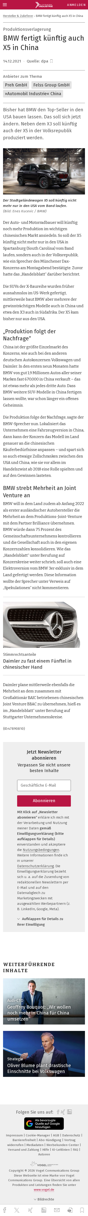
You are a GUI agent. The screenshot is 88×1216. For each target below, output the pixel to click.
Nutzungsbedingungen (41, 850)
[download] (70, 1210)
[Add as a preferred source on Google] (44, 1123)
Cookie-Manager (38, 1135)
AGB (56, 1135)
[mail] (57, 1210)
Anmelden (76, 5)
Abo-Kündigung (50, 1140)
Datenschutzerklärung (35, 866)
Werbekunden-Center (63, 1145)
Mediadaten (35, 1145)
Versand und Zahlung (24, 1150)
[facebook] (5, 1210)
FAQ (76, 1150)
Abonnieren (44, 800)
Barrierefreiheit (24, 1140)
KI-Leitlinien (61, 1150)
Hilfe (46, 1150)
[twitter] (17, 1210)
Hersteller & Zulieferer (18, 16)
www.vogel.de (44, 1190)
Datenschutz (71, 1135)
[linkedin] (44, 1210)
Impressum (15, 1135)
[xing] (31, 1210)
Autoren (44, 1154)
